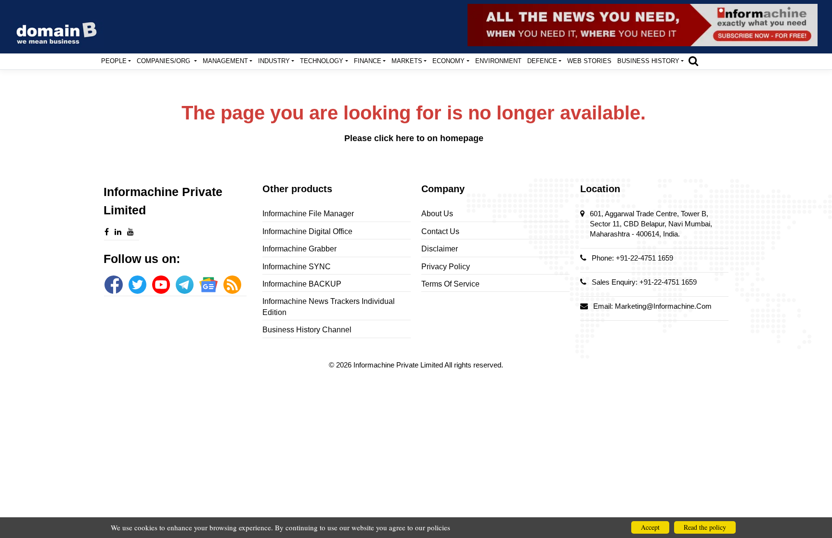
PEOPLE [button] (114, 61)
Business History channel (306, 330)
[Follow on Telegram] (185, 284)
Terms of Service (450, 284)
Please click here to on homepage (413, 138)
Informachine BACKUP (301, 284)
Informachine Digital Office (307, 231)
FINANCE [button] (367, 61)
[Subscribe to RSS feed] (232, 284)
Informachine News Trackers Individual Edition (328, 306)
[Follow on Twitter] (137, 284)
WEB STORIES (589, 61)
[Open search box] (693, 60)
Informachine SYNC (296, 266)
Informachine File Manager (308, 214)
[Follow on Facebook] (113, 284)
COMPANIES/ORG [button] (164, 61)
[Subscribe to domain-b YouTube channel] (161, 284)
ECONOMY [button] (448, 61)
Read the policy (705, 527)
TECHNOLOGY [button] (321, 61)
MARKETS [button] (406, 61)
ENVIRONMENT (498, 61)
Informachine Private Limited (398, 365)
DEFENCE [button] (542, 61)
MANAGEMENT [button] (225, 61)
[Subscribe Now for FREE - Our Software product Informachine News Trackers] (643, 25)
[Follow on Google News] (208, 284)
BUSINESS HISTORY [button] (648, 61)
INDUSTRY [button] (274, 61)
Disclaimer (439, 249)
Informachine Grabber (299, 249)
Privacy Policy (445, 266)
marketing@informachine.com (663, 306)
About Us (437, 214)
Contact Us (440, 231)
